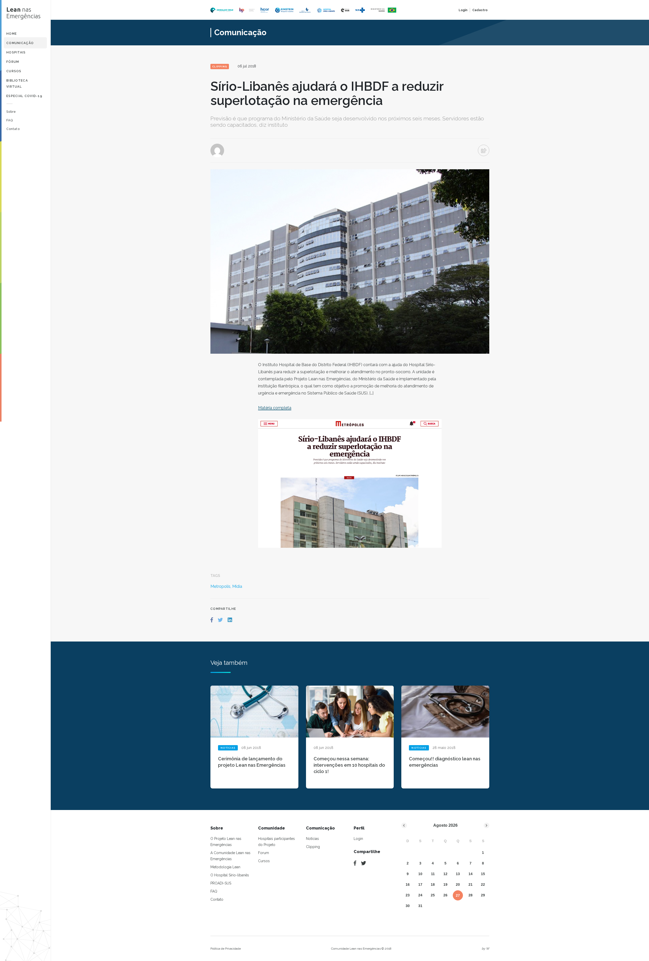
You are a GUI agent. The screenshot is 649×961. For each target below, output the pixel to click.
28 (470, 895)
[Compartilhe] (355, 863)
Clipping (313, 847)
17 (420, 884)
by (485, 948)
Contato (13, 129)
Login (463, 10)
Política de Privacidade (225, 948)
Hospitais (16, 52)
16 (408, 884)
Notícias (312, 839)
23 (408, 895)
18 (433, 884)
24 (420, 895)
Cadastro (480, 10)
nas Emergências (23, 13)
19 (445, 884)
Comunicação (20, 43)
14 (470, 874)
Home (11, 33)
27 (458, 895)
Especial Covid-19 (24, 96)
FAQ (9, 120)
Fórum (12, 62)
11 (433, 874)
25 (433, 895)
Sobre (11, 112)
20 (458, 884)
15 (483, 874)
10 (420, 874)
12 (445, 874)
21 (470, 884)
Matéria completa (274, 407)
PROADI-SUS (220, 883)
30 (408, 906)
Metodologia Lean (225, 867)
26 (445, 895)
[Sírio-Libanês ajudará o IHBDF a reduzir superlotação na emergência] (211, 620)
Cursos (14, 71)
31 (420, 906)
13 (458, 874)
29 (483, 895)
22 (483, 884)
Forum (263, 853)
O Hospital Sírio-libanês (229, 875)
